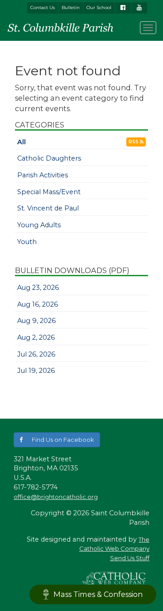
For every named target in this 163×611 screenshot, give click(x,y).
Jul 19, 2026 (36, 371)
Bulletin (71, 7)
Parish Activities (42, 175)
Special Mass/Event (49, 192)
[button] (57, 439)
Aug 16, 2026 (37, 304)
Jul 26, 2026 (36, 354)
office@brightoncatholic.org (56, 496)
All (21, 142)
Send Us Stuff (129, 558)
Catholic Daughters (49, 158)
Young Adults (39, 225)
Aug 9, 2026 (36, 321)
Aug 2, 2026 (36, 337)
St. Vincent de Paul (48, 208)
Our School (98, 7)
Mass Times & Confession (98, 594)
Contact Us (42, 7)
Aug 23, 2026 (38, 288)
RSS (134, 142)
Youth (27, 242)
